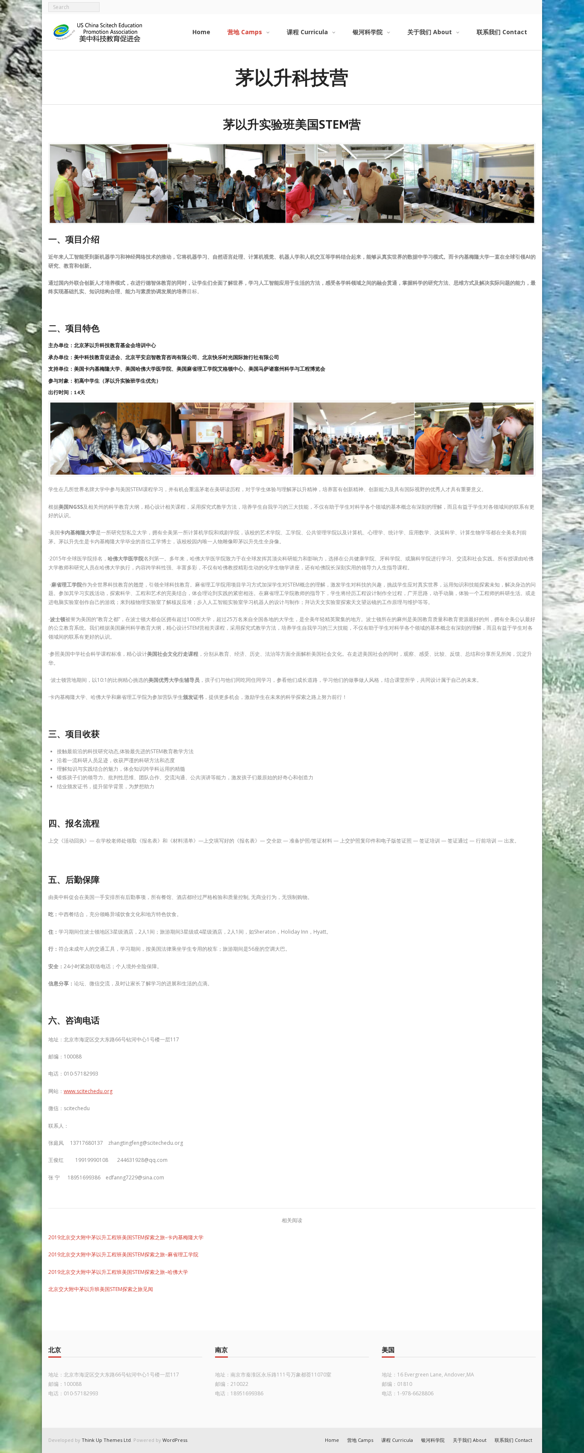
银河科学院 (433, 1440)
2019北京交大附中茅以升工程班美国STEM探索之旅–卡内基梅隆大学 (126, 1237)
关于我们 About (470, 1440)
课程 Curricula (397, 1440)
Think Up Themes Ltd (106, 1440)
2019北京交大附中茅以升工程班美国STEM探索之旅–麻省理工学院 (123, 1254)
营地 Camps (360, 1440)
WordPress (174, 1440)
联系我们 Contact (513, 1440)
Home (332, 1440)
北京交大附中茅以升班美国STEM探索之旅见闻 (100, 1289)
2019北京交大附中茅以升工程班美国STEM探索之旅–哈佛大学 (118, 1272)
